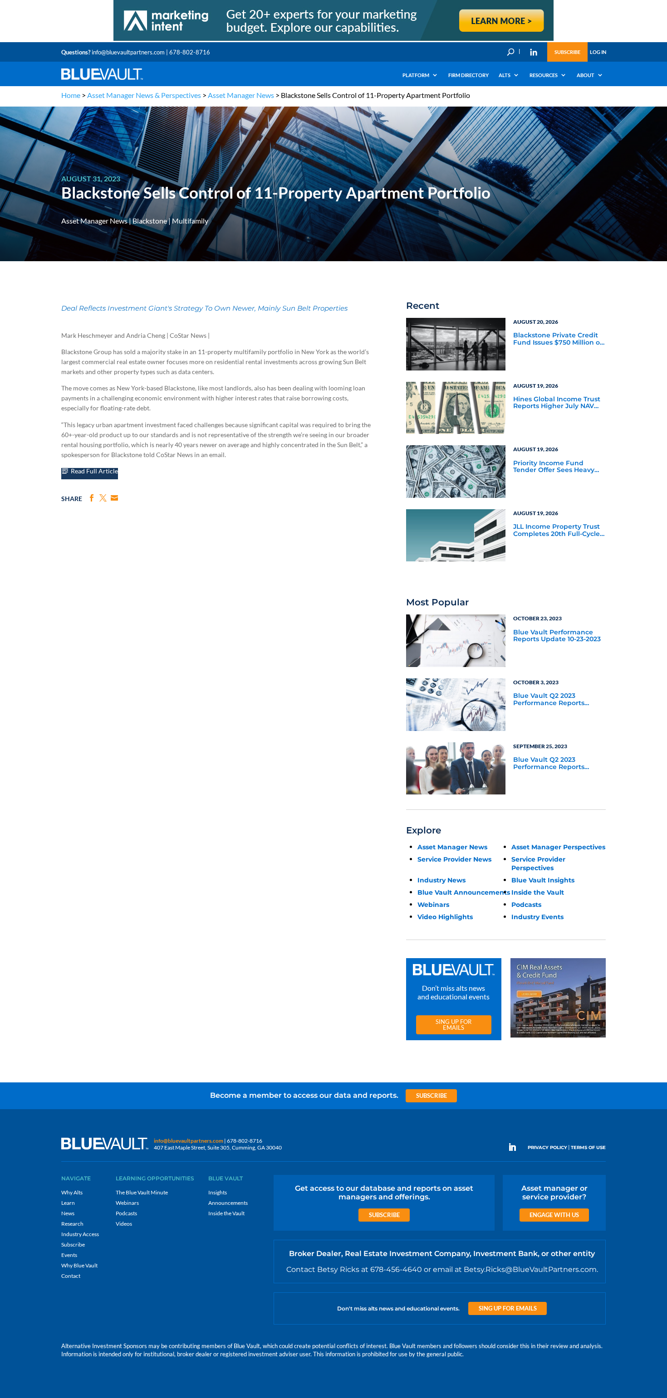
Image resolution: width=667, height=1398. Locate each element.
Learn (68, 1202)
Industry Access (80, 1234)
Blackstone (149, 220)
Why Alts (72, 1192)
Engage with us (554, 1214)
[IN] (534, 52)
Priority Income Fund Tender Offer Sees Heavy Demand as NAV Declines (555, 467)
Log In (598, 51)
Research (72, 1223)
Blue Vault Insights (542, 880)
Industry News (441, 880)
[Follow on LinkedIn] (516, 1147)
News (67, 1213)
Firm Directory (468, 75)
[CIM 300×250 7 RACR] (558, 1038)
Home (70, 95)
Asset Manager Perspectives (558, 847)
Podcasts (526, 905)
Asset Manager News (241, 95)
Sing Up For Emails (453, 1024)
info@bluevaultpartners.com (128, 52)
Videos (124, 1223)
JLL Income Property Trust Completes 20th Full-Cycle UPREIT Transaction (556, 530)
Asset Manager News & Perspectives (144, 95)
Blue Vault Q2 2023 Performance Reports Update (548, 699)
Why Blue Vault (79, 1265)
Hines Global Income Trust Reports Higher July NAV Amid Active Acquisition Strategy (556, 403)
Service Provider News (454, 859)
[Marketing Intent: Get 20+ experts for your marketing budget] (333, 40)
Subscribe (567, 51)
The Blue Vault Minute (142, 1192)
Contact (70, 1275)
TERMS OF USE (588, 1147)
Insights (217, 1192)
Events (69, 1255)
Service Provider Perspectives (538, 863)
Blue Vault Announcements (463, 892)
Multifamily (190, 220)
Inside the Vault (537, 892)
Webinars (433, 905)
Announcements (228, 1202)
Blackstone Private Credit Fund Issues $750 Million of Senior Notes (557, 339)
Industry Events (537, 917)
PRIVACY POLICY (547, 1147)
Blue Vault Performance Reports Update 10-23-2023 (557, 636)
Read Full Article (94, 471)
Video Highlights (445, 917)
